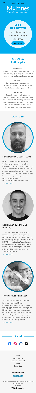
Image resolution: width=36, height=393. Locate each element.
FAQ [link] (18, 363)
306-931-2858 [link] (18, 3)
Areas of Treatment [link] (18, 361)
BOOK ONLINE (18, 43)
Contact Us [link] (18, 366)
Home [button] (18, 356)
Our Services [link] (18, 358)
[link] (18, 9)
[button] (4, 3)
